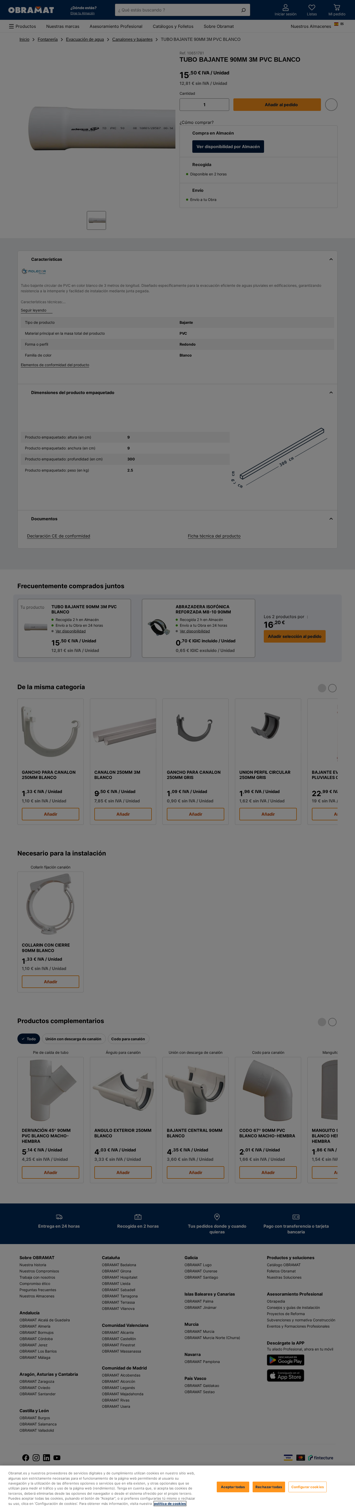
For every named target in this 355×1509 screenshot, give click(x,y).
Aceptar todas (233, 1487)
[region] (177, 1487)
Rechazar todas (268, 1487)
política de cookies (170, 1503)
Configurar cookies (307, 1487)
